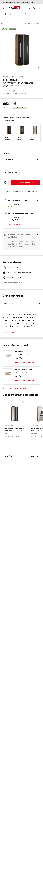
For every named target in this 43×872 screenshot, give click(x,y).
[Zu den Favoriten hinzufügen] (6, 182)
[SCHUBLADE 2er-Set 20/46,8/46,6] (7, 373)
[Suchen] (6, 14)
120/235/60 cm (11, 160)
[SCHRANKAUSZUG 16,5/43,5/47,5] (7, 355)
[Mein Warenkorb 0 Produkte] (39, 7)
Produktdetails (9, 303)
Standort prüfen (15, 224)
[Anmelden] (29, 7)
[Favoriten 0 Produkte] (34, 7)
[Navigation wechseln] (4, 7)
